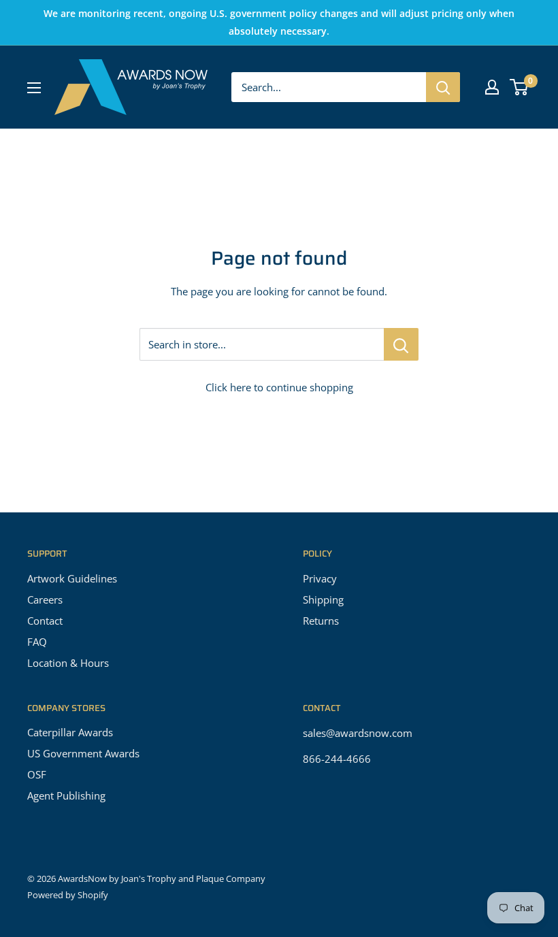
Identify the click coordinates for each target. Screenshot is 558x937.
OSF (36, 774)
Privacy (320, 578)
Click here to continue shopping (279, 387)
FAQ (37, 641)
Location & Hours (68, 663)
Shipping (323, 599)
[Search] (443, 87)
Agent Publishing (66, 795)
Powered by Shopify (67, 895)
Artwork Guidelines (72, 578)
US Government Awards (83, 753)
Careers (45, 599)
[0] (519, 87)
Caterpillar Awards (70, 732)
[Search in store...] (401, 344)
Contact (45, 620)
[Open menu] (34, 87)
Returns (321, 620)
